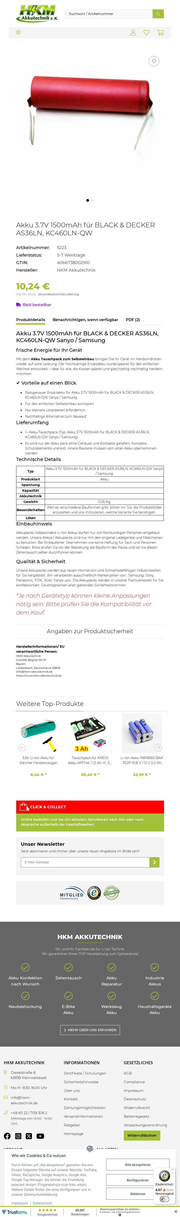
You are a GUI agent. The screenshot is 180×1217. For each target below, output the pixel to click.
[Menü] (172, 1170)
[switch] (164, 1199)
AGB (128, 1073)
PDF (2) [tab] (133, 320)
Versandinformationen (83, 1116)
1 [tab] (87, 200)
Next (156, 747)
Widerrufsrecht (137, 1107)
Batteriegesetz (136, 1116)
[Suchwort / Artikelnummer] (158, 13)
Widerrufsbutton (142, 1135)
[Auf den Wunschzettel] (154, 61)
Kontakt (71, 1099)
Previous (23, 747)
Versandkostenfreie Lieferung (58, 294)
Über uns (72, 1090)
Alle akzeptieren (138, 1165)
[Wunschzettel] (146, 33)
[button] (133, 33)
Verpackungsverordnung (145, 1125)
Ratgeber (72, 1125)
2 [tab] (92, 200)
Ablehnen (138, 1194)
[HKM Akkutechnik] (37, 14)
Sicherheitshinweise (81, 1082)
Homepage (73, 1133)
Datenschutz (42, 1203)
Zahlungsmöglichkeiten (84, 1107)
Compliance (134, 1082)
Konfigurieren (138, 1180)
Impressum (19, 1203)
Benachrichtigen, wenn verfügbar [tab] (85, 320)
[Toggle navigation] (18, 31)
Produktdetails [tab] (30, 320)
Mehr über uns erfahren (92, 1030)
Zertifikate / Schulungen (85, 1073)
